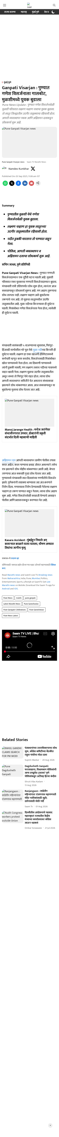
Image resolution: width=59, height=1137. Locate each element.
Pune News (7, 598)
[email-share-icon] (31, 185)
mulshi (18, 598)
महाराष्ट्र (24, 12)
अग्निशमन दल (9, 460)
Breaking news (45, 575)
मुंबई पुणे (35, 12)
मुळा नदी (37, 349)
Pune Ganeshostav (31, 603)
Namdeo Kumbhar (19, 169)
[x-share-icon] (11, 185)
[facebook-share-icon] (18, 185)
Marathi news (13, 575)
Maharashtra (13, 578)
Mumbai (36, 578)
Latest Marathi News (11, 603)
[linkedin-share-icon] (25, 185)
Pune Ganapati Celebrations (14, 609)
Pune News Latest (10, 615)
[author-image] (4, 169)
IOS (16, 589)
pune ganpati (30, 598)
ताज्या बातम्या (10, 12)
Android (6, 589)
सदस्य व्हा (15, 558)
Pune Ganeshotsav (36, 609)
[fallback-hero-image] (12, 752)
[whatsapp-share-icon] (5, 185)
